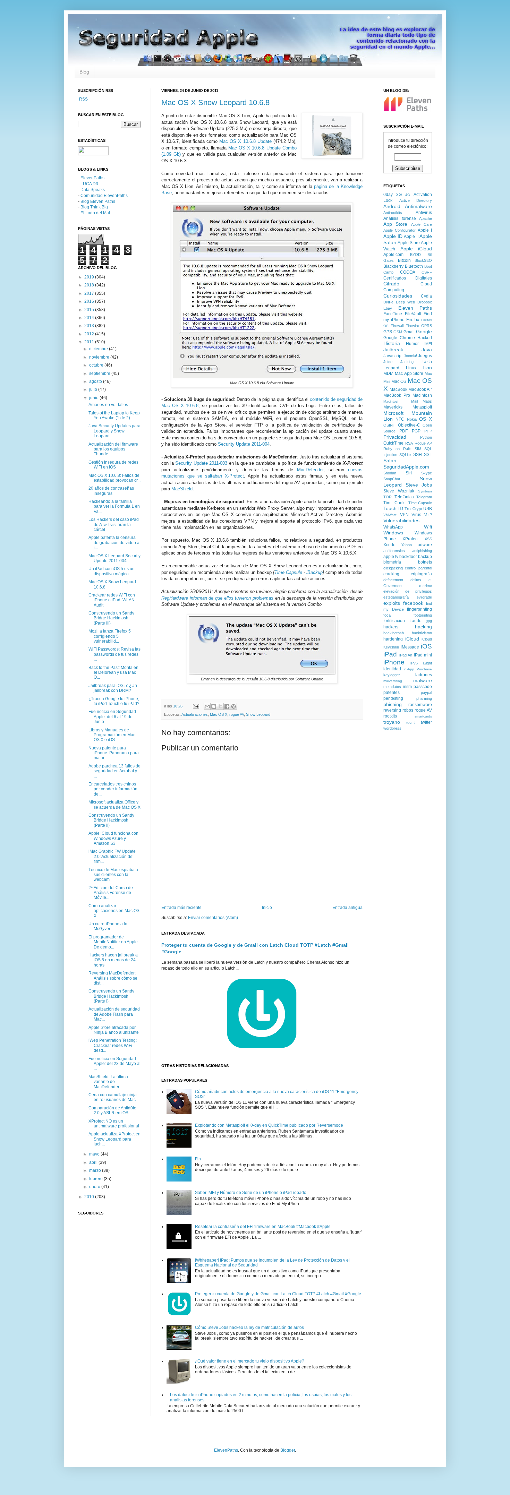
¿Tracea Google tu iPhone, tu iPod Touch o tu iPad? (113, 701)
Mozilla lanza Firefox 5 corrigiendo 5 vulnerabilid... (109, 636)
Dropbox (424, 302)
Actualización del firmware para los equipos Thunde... (113, 449)
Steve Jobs (419, 485)
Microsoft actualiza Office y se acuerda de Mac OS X (114, 804)
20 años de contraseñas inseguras (111, 491)
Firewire (412, 326)
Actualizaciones (194, 714)
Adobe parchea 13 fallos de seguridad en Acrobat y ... (114, 771)
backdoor (408, 556)
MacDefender (310, 469)
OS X (425, 419)
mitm (407, 686)
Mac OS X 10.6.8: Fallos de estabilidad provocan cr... (114, 478)
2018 (89, 285)
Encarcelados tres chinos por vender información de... (112, 789)
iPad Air (406, 655)
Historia (391, 343)
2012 (89, 334)
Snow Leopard (258, 714)
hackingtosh (393, 633)
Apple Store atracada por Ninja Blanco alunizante (113, 1030)
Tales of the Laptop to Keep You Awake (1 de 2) (114, 415)
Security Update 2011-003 (201, 463)
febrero (96, 1178)
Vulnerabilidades (401, 520)
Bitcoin (404, 260)
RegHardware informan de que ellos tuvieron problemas (217, 598)
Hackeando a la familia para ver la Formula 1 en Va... (114, 506)
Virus (416, 514)
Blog (84, 72)
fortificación (394, 620)
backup (425, 556)
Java (427, 349)
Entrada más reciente (181, 907)
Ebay (387, 308)
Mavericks (392, 407)
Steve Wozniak (398, 491)
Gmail (409, 331)
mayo (95, 1154)
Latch (427, 361)
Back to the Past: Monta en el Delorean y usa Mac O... (113, 672)
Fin (198, 1159)
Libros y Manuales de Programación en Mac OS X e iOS (111, 735)
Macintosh (422, 395)
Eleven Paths (415, 308)
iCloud (412, 639)
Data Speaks (92, 189)
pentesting (393, 698)
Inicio (267, 907)
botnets (425, 562)
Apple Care (421, 224)
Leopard (391, 368)
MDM (388, 373)
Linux (411, 368)
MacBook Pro (396, 395)
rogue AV (236, 714)
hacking (423, 626)
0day (388, 194)
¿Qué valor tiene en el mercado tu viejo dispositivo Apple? (249, 1361)
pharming (424, 698)
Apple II (411, 236)
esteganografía (396, 597)
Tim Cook (394, 502)
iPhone (394, 662)
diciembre (99, 348)
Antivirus (424, 212)
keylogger (391, 675)
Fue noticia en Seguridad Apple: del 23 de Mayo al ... (114, 1063)
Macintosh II (395, 401)
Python (426, 437)
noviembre (99, 357)
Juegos (425, 355)
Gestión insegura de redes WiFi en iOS (113, 465)
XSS (428, 539)
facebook (413, 603)
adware (425, 544)
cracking (391, 574)
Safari (389, 460)
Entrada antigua (347, 907)
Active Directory (415, 200)
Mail (414, 401)
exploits (391, 603)
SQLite (405, 455)
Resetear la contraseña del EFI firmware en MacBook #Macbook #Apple (263, 1226)
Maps (427, 401)
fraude (415, 620)
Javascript (392, 355)
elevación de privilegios (407, 591)
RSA (409, 443)
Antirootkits (392, 212)
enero (95, 1186)
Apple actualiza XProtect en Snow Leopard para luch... (114, 1139)
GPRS (426, 326)
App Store (395, 224)
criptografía (421, 574)
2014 (89, 317)
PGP (416, 431)
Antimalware (418, 206)
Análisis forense (399, 218)
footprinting (423, 615)
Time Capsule (288, 572)
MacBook (398, 389)
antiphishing (422, 551)
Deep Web (405, 302)
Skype (426, 473)
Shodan (389, 473)
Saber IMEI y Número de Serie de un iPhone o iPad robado (250, 1192)
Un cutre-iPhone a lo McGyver (107, 926)
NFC (400, 419)
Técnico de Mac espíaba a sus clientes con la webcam (113, 874)
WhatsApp (393, 527)
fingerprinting (419, 609)
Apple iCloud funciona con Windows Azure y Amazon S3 (113, 838)
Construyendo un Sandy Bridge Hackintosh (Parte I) (111, 996)
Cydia (426, 296)
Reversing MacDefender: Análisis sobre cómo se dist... (112, 978)
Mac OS (399, 381)
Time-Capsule (420, 503)
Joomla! (410, 356)
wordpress (392, 728)
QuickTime (393, 443)
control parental (418, 568)
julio (93, 389)
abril (94, 1162)
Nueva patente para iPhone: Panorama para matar (113, 753)
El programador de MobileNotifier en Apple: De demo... (113, 942)
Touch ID (393, 508)
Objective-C (409, 425)
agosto (96, 381)
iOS (426, 646)
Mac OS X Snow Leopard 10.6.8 (215, 102)
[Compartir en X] (220, 706)
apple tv (390, 556)
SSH (417, 454)
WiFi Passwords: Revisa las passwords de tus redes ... (114, 654)
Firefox (412, 319)
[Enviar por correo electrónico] (207, 706)
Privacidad (394, 437)
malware (422, 680)
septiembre (100, 373)
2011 (89, 342)
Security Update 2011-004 (244, 444)
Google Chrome (399, 337)
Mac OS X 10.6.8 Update (245, 141)
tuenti (410, 722)
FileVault (413, 313)
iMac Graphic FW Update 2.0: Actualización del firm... (112, 856)
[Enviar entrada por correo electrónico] (195, 706)
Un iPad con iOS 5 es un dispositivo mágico (111, 571)
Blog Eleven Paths (97, 201)
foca (387, 615)
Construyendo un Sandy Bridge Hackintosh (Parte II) (111, 820)
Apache (425, 218)
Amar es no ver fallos (108, 404)
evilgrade (424, 597)
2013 (89, 325)
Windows (393, 532)
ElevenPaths (92, 177)
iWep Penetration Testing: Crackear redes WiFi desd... (112, 1045)
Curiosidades (397, 296)
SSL (428, 454)
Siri (409, 473)
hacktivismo (422, 633)
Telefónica (404, 497)
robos (407, 710)
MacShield (182, 488)
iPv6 (414, 663)
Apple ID (392, 236)
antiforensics (394, 551)
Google (424, 331)
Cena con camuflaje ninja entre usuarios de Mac (112, 1097)
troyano (391, 722)
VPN (404, 514)
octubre (96, 365)
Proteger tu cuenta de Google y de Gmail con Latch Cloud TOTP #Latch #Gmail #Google (278, 1293)
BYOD (415, 254)
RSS (83, 99)
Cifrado (391, 283)
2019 (89, 277)
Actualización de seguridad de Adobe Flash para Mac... (114, 1014)
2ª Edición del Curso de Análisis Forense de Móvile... (110, 892)
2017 (89, 293)
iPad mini (423, 655)
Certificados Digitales (407, 278)
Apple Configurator (399, 230)
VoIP (428, 515)
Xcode (389, 544)
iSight (427, 663)
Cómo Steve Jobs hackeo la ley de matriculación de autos (249, 1327)
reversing (392, 710)
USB (427, 508)
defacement (393, 580)
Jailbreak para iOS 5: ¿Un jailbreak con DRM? (112, 688)
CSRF (427, 272)
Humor (412, 343)
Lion (427, 367)
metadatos (392, 687)
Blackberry (393, 266)
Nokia (412, 419)
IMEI (428, 344)
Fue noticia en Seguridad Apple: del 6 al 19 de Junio (112, 716)
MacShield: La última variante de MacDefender (108, 1081)
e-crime (425, 586)
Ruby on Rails (397, 449)
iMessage (410, 647)
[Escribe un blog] (213, 706)
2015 (89, 309)
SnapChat (391, 479)
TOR (387, 497)
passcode (423, 686)
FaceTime (392, 313)
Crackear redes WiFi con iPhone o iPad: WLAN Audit (111, 600)
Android (391, 206)
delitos (415, 580)
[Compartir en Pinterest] (233, 706)
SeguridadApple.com (406, 467)
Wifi (428, 527)
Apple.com (393, 254)
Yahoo (406, 545)
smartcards (423, 716)
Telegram (424, 497)
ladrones (423, 674)
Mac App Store (409, 373)
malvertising (392, 681)
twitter (426, 722)
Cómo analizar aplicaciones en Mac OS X (113, 910)
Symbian (425, 491)
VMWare (390, 515)
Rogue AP (423, 443)
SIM (418, 449)
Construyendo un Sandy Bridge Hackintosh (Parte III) (111, 618)
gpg (429, 621)
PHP (428, 431)
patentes (391, 692)
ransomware (420, 704)
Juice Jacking (398, 362)
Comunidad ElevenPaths (104, 195)
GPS (387, 331)
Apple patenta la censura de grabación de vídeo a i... (113, 542)
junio (94, 397)
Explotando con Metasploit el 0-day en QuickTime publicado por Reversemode (269, 1125)
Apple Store (409, 242)
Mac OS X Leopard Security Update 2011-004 (114, 558)
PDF (403, 431)
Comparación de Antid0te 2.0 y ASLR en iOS (112, 1110)
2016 (89, 301)
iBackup (314, 572)
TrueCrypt (413, 509)
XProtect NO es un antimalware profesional (113, 1123)
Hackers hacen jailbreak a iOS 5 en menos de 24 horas (113, 960)
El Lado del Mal (95, 212)
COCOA (407, 272)
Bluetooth (414, 266)
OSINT (389, 425)
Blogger (287, 1450)
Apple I (425, 230)
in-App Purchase (418, 669)
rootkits (390, 716)
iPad (390, 654)
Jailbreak (393, 349)
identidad (392, 669)
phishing (392, 704)
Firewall (397, 326)
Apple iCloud (416, 248)
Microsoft (393, 413)
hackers (390, 627)
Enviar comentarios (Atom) (213, 917)
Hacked (424, 337)
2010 (89, 1196)
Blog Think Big (94, 207)
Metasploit (422, 407)
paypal (426, 692)
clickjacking (393, 568)
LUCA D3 (89, 183)
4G (407, 195)
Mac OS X (218, 714)
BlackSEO (423, 260)
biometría (392, 562)
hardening (393, 639)
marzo (95, 1170)
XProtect (410, 538)
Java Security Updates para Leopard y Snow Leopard (114, 430)
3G (399, 194)
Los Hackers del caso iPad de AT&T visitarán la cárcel (113, 524)
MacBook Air (420, 389)
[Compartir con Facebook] (226, 706)
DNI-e (388, 302)
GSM (397, 332)
